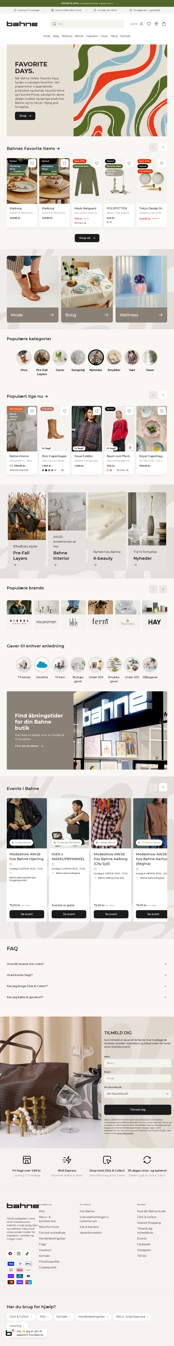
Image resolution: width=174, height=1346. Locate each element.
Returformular (49, 1227)
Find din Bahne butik (151, 1211)
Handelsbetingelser (52, 1238)
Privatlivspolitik (49, 1261)
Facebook (144, 1244)
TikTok (141, 1256)
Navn (107, 1056)
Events (141, 1238)
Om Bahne (87, 1211)
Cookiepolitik (47, 1267)
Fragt (42, 1244)
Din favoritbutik (113, 1087)
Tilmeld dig (137, 1109)
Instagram (144, 1250)
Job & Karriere (89, 1227)
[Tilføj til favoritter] (32, 163)
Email (107, 1072)
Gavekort (45, 1250)
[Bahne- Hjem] (27, 23)
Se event (27, 914)
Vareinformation (91, 1232)
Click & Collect (146, 1217)
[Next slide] (163, 147)
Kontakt (44, 1256)
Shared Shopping (149, 1222)
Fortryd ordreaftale (52, 1232)
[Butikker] (156, 23)
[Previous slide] (153, 147)
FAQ (42, 1211)
